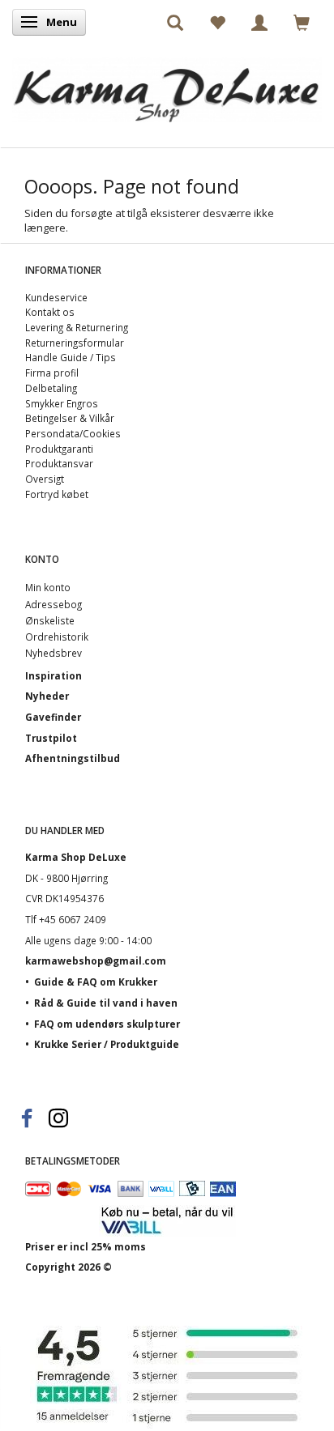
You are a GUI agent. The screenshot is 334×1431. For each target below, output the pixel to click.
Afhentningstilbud (72, 758)
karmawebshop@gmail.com (95, 960)
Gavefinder (53, 716)
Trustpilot (51, 737)
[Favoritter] (217, 22)
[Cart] (301, 22)
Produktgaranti (59, 448)
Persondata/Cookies (73, 433)
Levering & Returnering (76, 327)
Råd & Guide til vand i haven (106, 1002)
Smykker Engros (61, 403)
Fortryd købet (56, 494)
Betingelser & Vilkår (69, 417)
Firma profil (52, 372)
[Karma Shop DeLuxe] (167, 86)
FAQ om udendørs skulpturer (107, 1023)
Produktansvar (59, 463)
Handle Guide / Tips (70, 357)
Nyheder (47, 695)
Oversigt (44, 478)
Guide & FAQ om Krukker (95, 981)
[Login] (259, 22)
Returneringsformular (74, 342)
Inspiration (53, 675)
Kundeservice (56, 297)
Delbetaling (51, 387)
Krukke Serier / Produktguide (106, 1043)
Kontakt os (50, 311)
